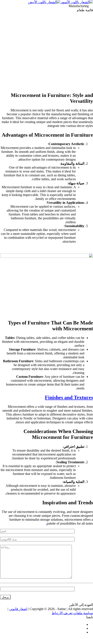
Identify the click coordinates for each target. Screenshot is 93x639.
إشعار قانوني (18, 609)
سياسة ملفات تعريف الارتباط (72, 613)
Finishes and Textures (69, 397)
